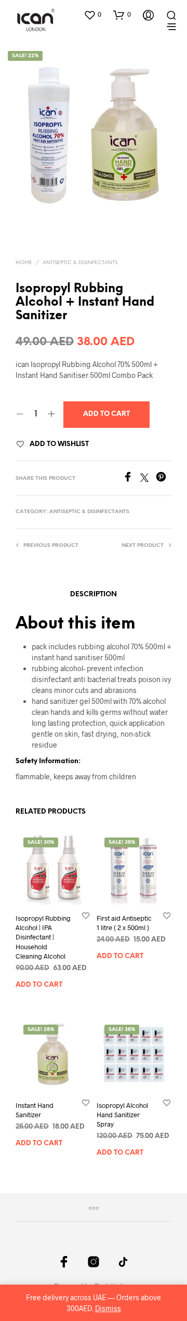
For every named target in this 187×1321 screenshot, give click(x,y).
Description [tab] (93, 594)
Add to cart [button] (39, 984)
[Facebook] (131, 478)
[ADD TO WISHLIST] (85, 915)
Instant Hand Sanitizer (35, 1110)
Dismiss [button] (108, 1308)
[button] (92, 14)
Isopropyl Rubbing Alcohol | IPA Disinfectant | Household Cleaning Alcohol (43, 937)
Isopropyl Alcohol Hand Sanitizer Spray (122, 1114)
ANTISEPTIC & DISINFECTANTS (80, 263)
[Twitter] (148, 478)
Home (24, 263)
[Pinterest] (163, 478)
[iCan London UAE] (64, 1261)
